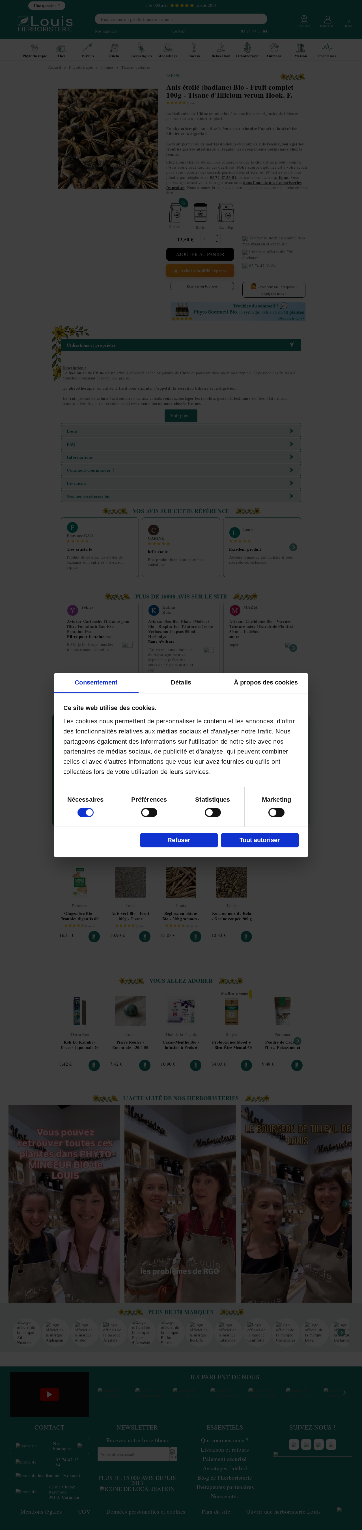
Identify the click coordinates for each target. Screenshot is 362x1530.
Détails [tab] (181, 682)
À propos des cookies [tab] (266, 682)
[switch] (149, 812)
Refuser (178, 840)
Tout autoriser (260, 840)
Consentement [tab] (96, 682)
